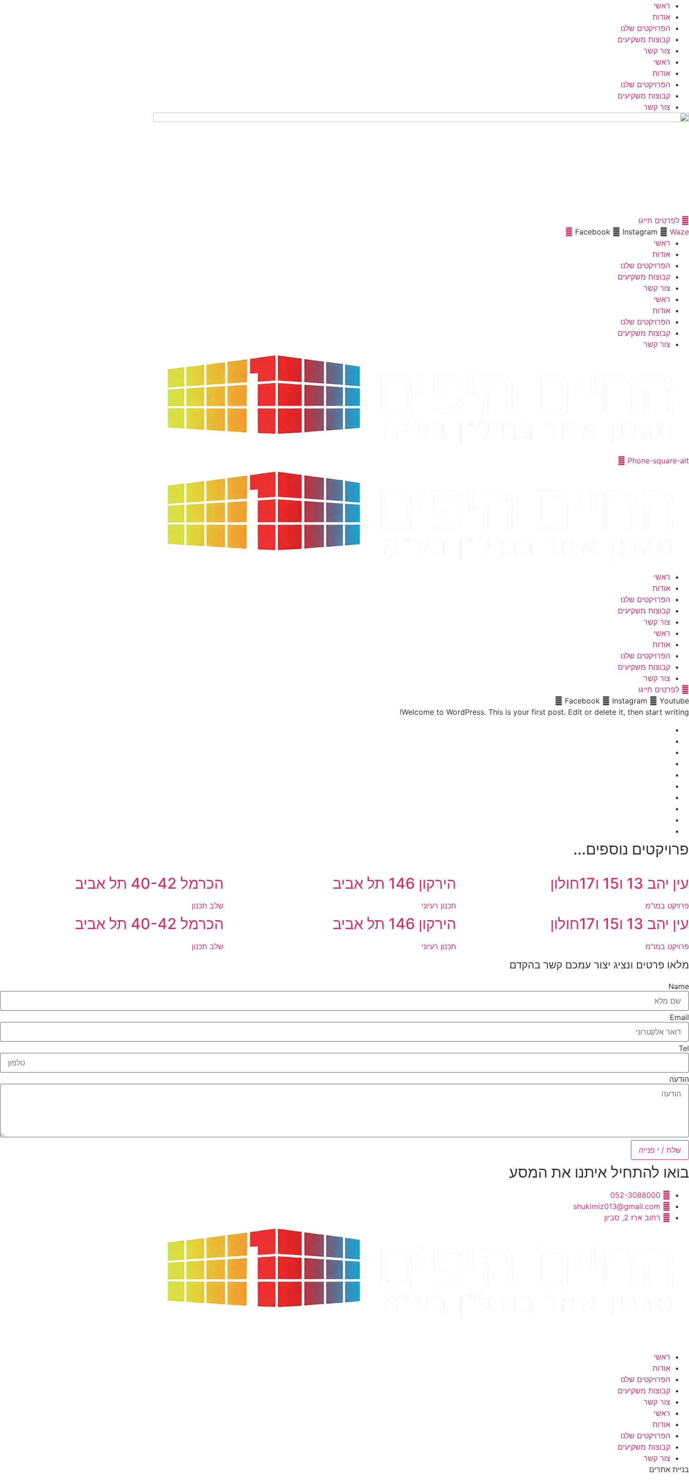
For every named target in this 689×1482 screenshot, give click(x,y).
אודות (661, 17)
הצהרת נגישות (658, 1336)
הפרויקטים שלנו (645, 28)
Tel (684, 1048)
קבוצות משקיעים (644, 39)
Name (678, 986)
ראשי (662, 5)
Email (679, 1017)
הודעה (679, 1079)
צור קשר (657, 50)
